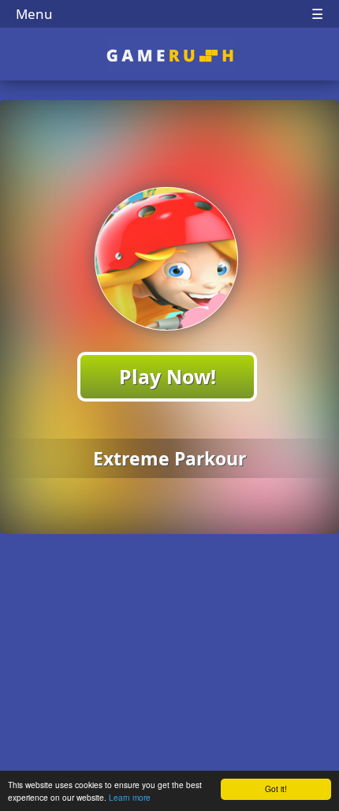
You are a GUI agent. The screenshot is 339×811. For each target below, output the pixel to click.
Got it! (276, 788)
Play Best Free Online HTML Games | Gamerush (170, 55)
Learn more (130, 797)
